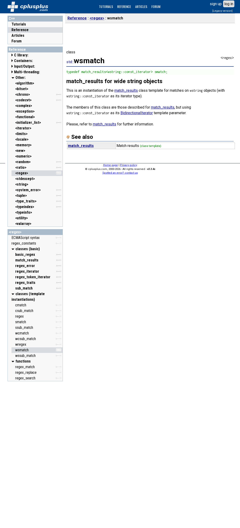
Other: (20, 77)
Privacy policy (128, 165)
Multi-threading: (27, 72)
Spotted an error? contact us (120, 172)
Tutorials (18, 24)
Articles (17, 35)
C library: (21, 55)
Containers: (23, 61)
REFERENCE (124, 6)
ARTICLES (141, 6)
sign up (216, 4)
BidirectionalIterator (136, 113)
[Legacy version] (222, 10)
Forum (16, 41)
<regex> (15, 232)
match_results (126, 90)
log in (228, 4)
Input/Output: (24, 66)
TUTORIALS (106, 6)
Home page (110, 165)
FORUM (155, 6)
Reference (20, 30)
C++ (12, 18)
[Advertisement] (35, 454)
